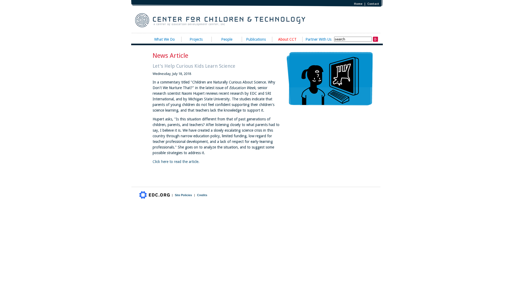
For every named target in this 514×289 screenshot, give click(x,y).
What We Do (164, 39)
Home (358, 4)
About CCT (287, 39)
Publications (256, 39)
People (226, 39)
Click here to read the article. (176, 161)
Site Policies (183, 195)
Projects (196, 39)
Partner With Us (318, 39)
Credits (202, 195)
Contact (373, 4)
